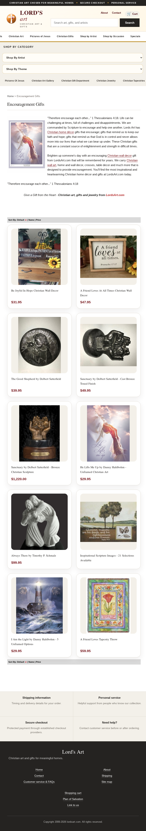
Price (38, 220)
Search (129, 22)
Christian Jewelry (106, 80)
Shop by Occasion (113, 36)
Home (10, 96)
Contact (116, 12)
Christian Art (16, 36)
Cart (132, 14)
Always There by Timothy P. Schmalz (33, 555)
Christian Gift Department (75, 80)
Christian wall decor (119, 155)
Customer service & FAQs (39, 781)
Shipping (107, 775)
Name (31, 220)
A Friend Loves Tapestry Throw (98, 639)
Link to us (73, 805)
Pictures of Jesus (40, 36)
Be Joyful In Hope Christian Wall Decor (34, 290)
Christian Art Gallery (43, 80)
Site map (107, 781)
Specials (135, 36)
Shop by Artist (88, 36)
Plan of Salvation (73, 798)
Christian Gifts (65, 36)
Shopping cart (73, 792)
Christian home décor (60, 132)
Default (21, 220)
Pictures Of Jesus (14, 80)
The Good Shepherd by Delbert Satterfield (36, 379)
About (104, 12)
